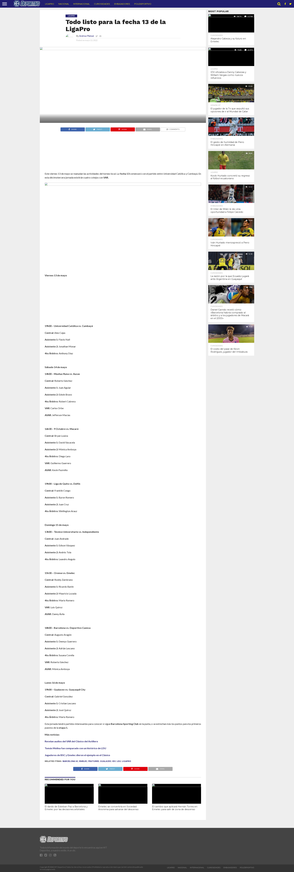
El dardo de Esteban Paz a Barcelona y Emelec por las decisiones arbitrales (66, 808)
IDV (114, 761)
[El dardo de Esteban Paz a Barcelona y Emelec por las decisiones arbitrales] (69, 785)
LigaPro (49, 4)
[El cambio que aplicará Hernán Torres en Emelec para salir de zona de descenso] (176, 785)
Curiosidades (102, 4)
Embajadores (122, 4)
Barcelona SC (70, 761)
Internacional (81, 4)
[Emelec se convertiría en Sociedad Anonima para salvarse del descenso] (122, 785)
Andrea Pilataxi (86, 36)
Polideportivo (142, 4)
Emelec (83, 761)
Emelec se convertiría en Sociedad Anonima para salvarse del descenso (118, 808)
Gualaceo (105, 761)
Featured (93, 761)
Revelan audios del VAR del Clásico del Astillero (71, 741)
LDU (119, 761)
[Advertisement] (122, 157)
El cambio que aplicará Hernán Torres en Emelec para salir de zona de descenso (174, 808)
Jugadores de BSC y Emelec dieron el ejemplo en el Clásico (77, 755)
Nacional (63, 4)
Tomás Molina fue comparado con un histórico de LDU (75, 748)
